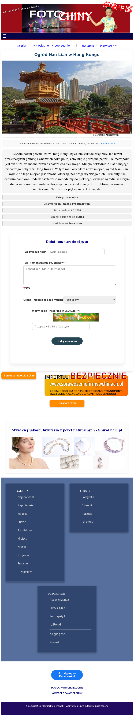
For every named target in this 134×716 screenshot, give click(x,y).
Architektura (25, 530)
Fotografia (87, 497)
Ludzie (22, 522)
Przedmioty (25, 571)
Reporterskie (26, 505)
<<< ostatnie (41, 45)
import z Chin (107, 143)
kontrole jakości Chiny (67, 693)
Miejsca (22, 538)
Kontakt (54, 642)
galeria (21, 45)
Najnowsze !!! (26, 497)
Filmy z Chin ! (58, 607)
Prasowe (86, 513)
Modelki (22, 513)
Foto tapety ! (57, 616)
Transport (23, 563)
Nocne (22, 546)
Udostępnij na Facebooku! (67, 675)
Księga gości (58, 634)
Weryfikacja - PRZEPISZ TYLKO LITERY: (56, 310)
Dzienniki (87, 505)
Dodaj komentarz (67, 341)
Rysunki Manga (59, 599)
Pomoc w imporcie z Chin (19, 375)
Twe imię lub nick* (35, 251)
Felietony (87, 522)
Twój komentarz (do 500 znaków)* (44, 275)
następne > (88, 45)
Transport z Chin (67, 403)
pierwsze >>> (108, 45)
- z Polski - (56, 624)
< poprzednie (61, 45)
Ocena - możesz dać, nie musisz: (43, 299)
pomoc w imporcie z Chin (67, 687)
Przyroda (23, 555)
